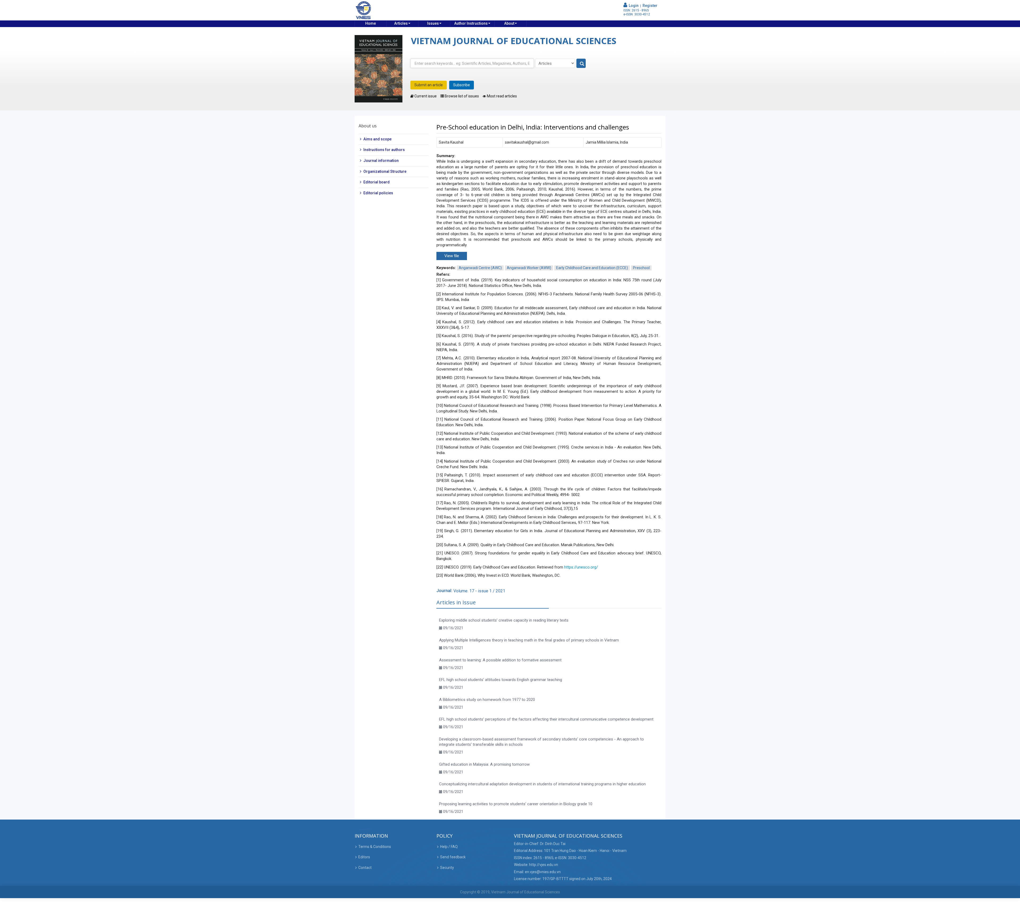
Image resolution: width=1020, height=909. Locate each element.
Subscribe (461, 85)
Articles (401, 23)
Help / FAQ (449, 847)
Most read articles (501, 96)
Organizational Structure (384, 171)
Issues (433, 23)
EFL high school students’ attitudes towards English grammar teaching (500, 679)
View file (451, 255)
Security (447, 867)
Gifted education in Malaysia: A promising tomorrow (484, 764)
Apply (581, 63)
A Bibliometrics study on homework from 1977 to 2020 (487, 699)
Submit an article (428, 85)
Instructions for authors (384, 150)
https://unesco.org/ (581, 567)
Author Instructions (471, 23)
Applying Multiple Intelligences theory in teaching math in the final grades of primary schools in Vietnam (529, 640)
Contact (365, 867)
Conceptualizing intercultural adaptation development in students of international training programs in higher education (542, 784)
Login (633, 5)
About (509, 23)
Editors (364, 857)
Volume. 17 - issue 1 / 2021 (479, 590)
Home (370, 23)
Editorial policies (378, 193)
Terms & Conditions (374, 847)
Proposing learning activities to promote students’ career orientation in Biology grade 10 (515, 804)
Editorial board (376, 182)
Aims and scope (377, 139)
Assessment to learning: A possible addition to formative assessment (500, 660)
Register (650, 5)
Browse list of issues (461, 96)
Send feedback (453, 857)
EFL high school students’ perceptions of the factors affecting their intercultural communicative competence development (546, 719)
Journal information (381, 160)
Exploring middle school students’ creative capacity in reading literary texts (503, 620)
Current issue (425, 96)
